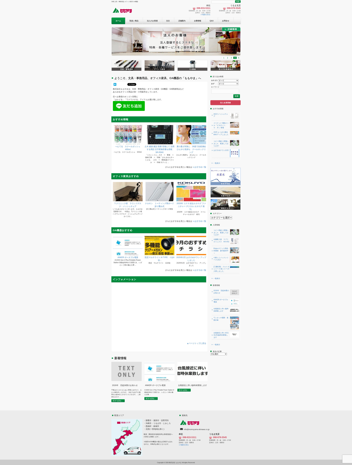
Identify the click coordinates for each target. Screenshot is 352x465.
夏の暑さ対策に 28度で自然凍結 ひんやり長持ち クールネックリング (192, 149)
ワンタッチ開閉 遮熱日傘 (221, 319)
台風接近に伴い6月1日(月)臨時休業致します (221, 335)
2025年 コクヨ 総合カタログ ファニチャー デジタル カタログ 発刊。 (191, 206)
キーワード (215, 87)
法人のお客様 (152, 21)
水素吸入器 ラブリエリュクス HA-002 (221, 240)
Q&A (212, 21)
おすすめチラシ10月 (221, 150)
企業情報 (197, 21)
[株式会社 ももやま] (124, 12)
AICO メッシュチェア (221, 115)
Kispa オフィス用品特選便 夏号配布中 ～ (221, 250)
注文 (168, 21)
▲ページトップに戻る (196, 343)
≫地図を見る (205, 15)
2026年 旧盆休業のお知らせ (221, 292)
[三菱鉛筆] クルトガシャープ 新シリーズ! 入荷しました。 (221, 269)
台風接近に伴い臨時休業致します (221, 310)
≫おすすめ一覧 (199, 167)
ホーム (118, 21)
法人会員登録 (225, 103)
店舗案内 (181, 21)
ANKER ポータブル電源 (128, 257)
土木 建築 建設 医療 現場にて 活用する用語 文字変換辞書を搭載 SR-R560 (159, 149)
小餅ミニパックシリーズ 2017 (221, 259)
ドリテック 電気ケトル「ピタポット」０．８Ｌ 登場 (221, 125)
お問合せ (225, 21)
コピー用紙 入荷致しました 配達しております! (221, 143)
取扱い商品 (134, 21)
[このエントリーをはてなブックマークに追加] (115, 84)
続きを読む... (118, 401)
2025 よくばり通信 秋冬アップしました (221, 133)
